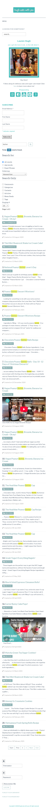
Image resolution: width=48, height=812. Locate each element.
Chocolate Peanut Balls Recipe (21, 340)
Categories (8, 187)
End (37, 748)
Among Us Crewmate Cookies (18, 701)
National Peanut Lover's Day (20, 267)
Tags (6, 199)
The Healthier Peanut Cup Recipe (23, 509)
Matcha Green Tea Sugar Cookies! (20, 652)
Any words (8, 165)
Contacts (7, 190)
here (15, 86)
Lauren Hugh (24, 41)
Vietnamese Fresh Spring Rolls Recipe (22, 723)
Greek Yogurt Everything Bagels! (20, 558)
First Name (6, 117)
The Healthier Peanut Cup (20, 485)
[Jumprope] (35, 94)
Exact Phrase (9, 168)
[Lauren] (24, 62)
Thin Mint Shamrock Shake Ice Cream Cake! (23, 243)
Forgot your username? (11, 792)
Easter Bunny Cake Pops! (16, 604)
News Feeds (9, 196)
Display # (6, 202)
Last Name (6, 124)
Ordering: (6, 171)
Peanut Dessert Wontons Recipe (22, 315)
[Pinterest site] (30, 94)
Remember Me (10, 784)
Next (31, 748)
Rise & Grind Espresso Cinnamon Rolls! (22, 582)
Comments (8, 184)
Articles (7, 193)
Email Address (7, 109)
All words (8, 162)
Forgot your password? (10, 796)
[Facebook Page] (18, 94)
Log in (6, 787)
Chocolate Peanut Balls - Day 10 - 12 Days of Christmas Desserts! (22, 362)
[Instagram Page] (12, 94)
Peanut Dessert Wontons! (19, 291)
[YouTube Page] (24, 94)
